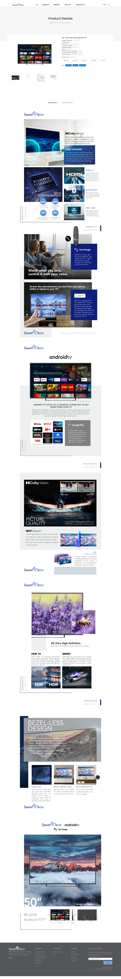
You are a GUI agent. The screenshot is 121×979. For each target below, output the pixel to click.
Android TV (82, 65)
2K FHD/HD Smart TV (40, 958)
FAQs (54, 954)
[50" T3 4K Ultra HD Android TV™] (15, 78)
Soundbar (38, 963)
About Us (73, 952)
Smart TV (75, 65)
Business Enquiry (75, 954)
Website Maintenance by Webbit (103, 969)
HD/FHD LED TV (39, 961)
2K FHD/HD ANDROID (40, 956)
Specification (67, 102)
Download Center (57, 952)
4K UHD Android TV (40, 952)
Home (51, 23)
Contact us (74, 956)
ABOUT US (68, 5)
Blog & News (74, 958)
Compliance (74, 961)
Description (52, 102)
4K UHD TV (68, 65)
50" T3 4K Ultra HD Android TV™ (63, 23)
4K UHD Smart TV (39, 954)
